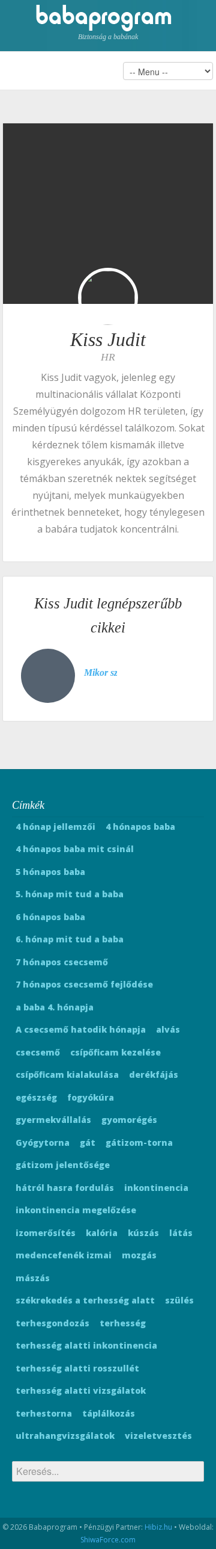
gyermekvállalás (53, 1119)
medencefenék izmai (64, 1255)
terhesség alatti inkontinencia (86, 1345)
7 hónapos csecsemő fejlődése (84, 984)
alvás (168, 1029)
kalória (102, 1232)
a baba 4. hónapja (55, 1007)
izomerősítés (46, 1232)
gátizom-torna (139, 1142)
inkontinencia (156, 1187)
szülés (179, 1300)
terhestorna (44, 1413)
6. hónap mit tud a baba (70, 939)
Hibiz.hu (158, 1527)
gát (87, 1142)
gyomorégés (129, 1119)
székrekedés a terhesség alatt (85, 1300)
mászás (33, 1278)
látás (181, 1232)
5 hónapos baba (50, 871)
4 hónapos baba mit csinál (75, 849)
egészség (36, 1097)
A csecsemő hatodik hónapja (81, 1029)
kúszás (143, 1232)
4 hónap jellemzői (55, 826)
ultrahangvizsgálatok (65, 1435)
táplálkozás (108, 1413)
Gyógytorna (43, 1142)
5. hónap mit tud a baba (70, 894)
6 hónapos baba (50, 917)
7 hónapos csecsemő (62, 962)
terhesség (123, 1323)
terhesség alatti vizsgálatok (81, 1390)
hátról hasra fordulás (65, 1187)
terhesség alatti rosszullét (77, 1368)
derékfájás (153, 1074)
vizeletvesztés (158, 1435)
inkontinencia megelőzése (76, 1210)
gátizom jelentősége (63, 1164)
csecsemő (38, 1052)
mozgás (139, 1255)
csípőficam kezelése (115, 1052)
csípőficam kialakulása (67, 1074)
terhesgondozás (52, 1323)
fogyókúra (90, 1097)
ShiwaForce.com (108, 1540)
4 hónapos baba (140, 826)
